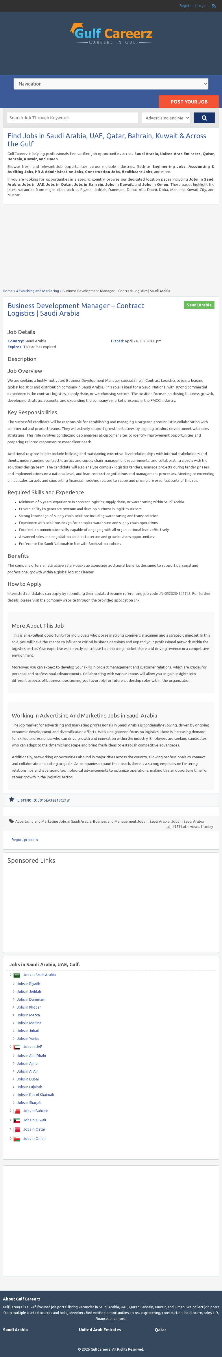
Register (186, 6)
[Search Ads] (204, 117)
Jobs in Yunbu (28, 1038)
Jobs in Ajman (28, 1063)
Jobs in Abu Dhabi (31, 1056)
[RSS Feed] (214, 6)
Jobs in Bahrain (35, 1111)
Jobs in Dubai (28, 1079)
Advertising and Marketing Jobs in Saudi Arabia (53, 821)
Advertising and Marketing (37, 291)
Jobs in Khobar (29, 1007)
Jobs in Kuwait (35, 1120)
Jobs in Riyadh (28, 984)
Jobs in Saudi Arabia (187, 821)
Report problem (25, 840)
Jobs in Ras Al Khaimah (35, 1095)
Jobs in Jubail (28, 1031)
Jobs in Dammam (31, 999)
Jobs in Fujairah (29, 1087)
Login (201, 6)
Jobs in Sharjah (29, 1103)
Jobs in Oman (34, 1138)
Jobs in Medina (29, 1023)
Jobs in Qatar (34, 1129)
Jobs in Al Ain (27, 1071)
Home (8, 291)
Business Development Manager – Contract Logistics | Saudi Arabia (76, 309)
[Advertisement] (111, 65)
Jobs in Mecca (28, 1015)
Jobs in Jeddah (29, 991)
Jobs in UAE (32, 1047)
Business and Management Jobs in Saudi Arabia (131, 821)
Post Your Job (189, 101)
